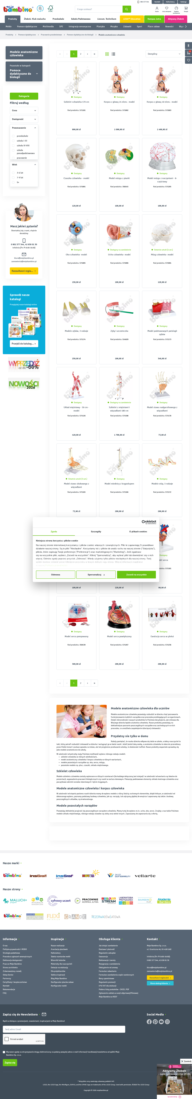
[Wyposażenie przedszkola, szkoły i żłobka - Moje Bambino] (18, 8)
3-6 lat (20, 172)
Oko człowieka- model (76, 254)
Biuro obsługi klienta (159, 983)
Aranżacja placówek (59, 949)
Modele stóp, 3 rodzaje (162, 483)
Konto (157, 11)
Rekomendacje (9, 989)
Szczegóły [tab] (96, 531)
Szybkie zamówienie (176, 12)
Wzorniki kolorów (58, 960)
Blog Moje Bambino (59, 978)
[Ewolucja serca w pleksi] (162, 615)
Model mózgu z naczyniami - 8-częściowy (162, 180)
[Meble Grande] (75, 916)
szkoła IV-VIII (23, 145)
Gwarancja (103, 956)
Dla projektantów (58, 971)
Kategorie (24, 96)
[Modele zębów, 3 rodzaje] (76, 309)
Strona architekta (10, 967)
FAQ (4, 993)
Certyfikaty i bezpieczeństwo (15, 982)
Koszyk (186, 11)
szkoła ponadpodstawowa (26, 152)
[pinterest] (155, 1021)
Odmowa (55, 574)
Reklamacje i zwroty (107, 960)
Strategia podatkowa (11, 953)
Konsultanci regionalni (24, 270)
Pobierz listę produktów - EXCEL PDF (114, 989)
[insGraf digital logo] (66, 874)
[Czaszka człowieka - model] (76, 156)
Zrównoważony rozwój (12, 971)
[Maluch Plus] (15, 900)
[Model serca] (162, 538)
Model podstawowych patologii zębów (162, 333)
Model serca (162, 560)
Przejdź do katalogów (23, 343)
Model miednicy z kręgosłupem (119, 483)
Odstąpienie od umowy (108, 967)
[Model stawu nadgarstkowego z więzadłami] (162, 385)
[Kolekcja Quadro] (34, 916)
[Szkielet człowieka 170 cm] (76, 80)
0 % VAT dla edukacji (107, 986)
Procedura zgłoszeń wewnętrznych (17, 956)
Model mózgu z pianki (119, 178)
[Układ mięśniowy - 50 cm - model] (76, 385)
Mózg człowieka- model (162, 254)
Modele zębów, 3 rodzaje (76, 331)
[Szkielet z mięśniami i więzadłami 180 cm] (119, 385)
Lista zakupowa (166, 11)
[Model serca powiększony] (119, 615)
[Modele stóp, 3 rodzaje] (162, 462)
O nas (5, 945)
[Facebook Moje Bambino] (149, 1021)
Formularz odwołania (107, 971)
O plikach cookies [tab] (138, 531)
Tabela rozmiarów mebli (60, 956)
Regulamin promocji (107, 982)
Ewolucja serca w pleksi (162, 636)
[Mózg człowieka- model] (162, 233)
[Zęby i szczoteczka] (119, 309)
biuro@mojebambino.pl (24, 258)
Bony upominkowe (106, 978)
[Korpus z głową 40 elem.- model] (162, 80)
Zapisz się (10, 1062)
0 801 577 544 (17, 244)
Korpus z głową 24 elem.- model (119, 102)
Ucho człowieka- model (119, 254)
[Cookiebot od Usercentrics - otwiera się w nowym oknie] (144, 522)
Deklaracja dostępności (12, 960)
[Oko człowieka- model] (76, 233)
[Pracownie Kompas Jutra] (86, 900)
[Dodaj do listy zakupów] (88, 68)
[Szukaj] (127, 9)
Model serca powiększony (119, 636)
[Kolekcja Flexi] (53, 916)
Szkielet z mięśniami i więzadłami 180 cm (119, 409)
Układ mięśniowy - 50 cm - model (76, 409)
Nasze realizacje (58, 945)
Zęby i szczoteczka (119, 331)
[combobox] (103, 9)
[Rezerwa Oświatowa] (105, 916)
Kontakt (157, 2)
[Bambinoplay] (145, 900)
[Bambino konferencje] (13, 916)
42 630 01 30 (31, 244)
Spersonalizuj (94, 574)
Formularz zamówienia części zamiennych (116, 975)
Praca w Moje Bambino (12, 964)
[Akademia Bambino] (164, 900)
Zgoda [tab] (54, 531)
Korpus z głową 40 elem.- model (162, 102)
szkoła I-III (22, 140)
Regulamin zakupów (107, 953)
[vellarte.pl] (145, 874)
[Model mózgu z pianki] (119, 156)
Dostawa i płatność (107, 949)
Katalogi (183, 2)
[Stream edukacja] (109, 900)
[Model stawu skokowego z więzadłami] (76, 462)
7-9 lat (20, 177)
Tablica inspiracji (58, 975)
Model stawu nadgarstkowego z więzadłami (162, 409)
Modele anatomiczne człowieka (24, 53)
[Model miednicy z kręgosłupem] (119, 462)
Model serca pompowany (76, 636)
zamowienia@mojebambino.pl (24, 261)
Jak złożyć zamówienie (108, 945)
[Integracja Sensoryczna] (37, 900)
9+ (18, 182)
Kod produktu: (73, 110)
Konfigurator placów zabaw (62, 982)
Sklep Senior (8, 975)
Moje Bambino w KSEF (108, 997)
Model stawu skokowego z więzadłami (76, 485)
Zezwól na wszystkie (136, 574)
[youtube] (161, 1021)
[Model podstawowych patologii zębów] (162, 309)
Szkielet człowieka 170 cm (76, 102)
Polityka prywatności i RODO (15, 949)
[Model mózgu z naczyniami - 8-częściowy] (162, 156)
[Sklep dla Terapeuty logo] (119, 874)
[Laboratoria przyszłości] (126, 900)
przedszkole (22, 136)
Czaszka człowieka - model (76, 178)
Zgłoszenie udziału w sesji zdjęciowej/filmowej (118, 993)
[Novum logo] (92, 874)
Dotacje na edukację (59, 967)
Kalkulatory (170, 2)
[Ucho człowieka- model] (119, 233)
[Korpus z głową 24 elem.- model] (119, 80)
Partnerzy (7, 978)
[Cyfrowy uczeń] (59, 900)
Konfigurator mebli (59, 986)
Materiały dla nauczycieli (61, 964)
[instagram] (167, 1021)
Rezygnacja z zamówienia (109, 964)
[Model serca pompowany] (76, 615)
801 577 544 (144, 2)
